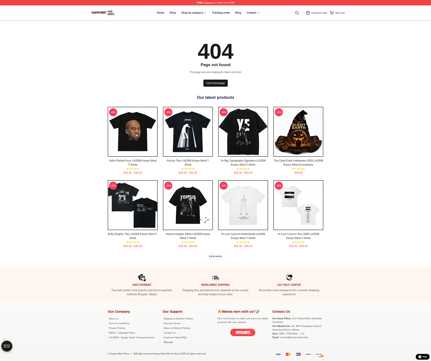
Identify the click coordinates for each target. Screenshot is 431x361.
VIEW (133, 153)
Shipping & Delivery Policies (178, 318)
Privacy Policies (117, 328)
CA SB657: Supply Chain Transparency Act (131, 337)
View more (215, 256)
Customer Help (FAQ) (175, 337)
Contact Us (169, 332)
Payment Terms (172, 323)
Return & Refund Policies (177, 328)
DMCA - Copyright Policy (122, 332)
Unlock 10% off (6, 346)
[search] (297, 12)
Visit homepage (215, 83)
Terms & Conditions (119, 323)
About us (113, 318)
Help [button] (425, 357)
